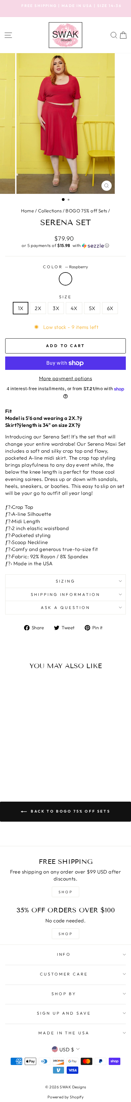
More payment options (65, 378)
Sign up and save (64, 1013)
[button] (65, 245)
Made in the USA (64, 1032)
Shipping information (66, 594)
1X (20, 308)
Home (27, 211)
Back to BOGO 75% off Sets (70, 811)
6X (110, 308)
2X (38, 308)
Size (65, 296)
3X (56, 308)
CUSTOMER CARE (64, 974)
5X (92, 308)
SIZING (65, 581)
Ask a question (65, 607)
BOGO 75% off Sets (86, 211)
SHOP (65, 892)
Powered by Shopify (65, 1096)
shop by (64, 993)
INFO (64, 954)
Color (65, 266)
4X (74, 308)
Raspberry (65, 279)
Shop (65, 933)
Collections (50, 211)
